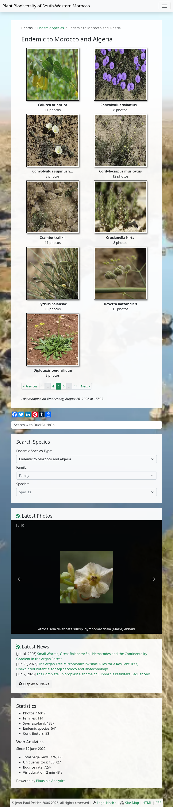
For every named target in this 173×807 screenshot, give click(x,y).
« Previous (30, 386)
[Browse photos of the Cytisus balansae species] (52, 273)
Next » (85, 386)
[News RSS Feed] (18, 646)
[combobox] (86, 459)
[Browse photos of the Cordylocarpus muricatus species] (120, 140)
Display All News (35, 684)
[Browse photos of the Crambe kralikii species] (52, 206)
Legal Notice (106, 802)
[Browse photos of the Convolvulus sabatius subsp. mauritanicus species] (120, 74)
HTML (147, 802)
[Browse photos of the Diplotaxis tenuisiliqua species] (52, 339)
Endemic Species (50, 28)
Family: (21, 467)
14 (75, 386)
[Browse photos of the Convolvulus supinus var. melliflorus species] (52, 140)
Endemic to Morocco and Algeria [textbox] (45, 459)
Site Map (132, 802)
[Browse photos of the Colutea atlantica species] (52, 74)
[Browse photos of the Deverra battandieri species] (120, 273)
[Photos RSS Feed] (18, 516)
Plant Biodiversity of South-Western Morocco (46, 6)
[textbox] (84, 475)
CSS (158, 802)
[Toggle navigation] (164, 6)
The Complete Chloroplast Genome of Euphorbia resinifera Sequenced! (93, 674)
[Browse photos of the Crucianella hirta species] (120, 206)
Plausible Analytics (50, 780)
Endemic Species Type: (34, 451)
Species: (22, 483)
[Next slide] (153, 579)
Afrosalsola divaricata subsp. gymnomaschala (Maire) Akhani (86, 629)
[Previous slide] (19, 579)
